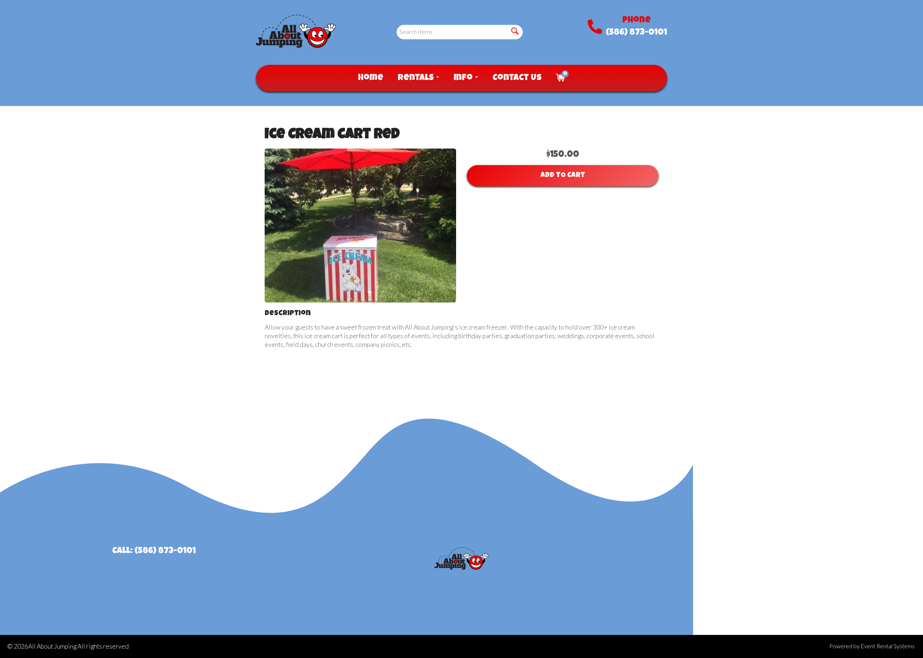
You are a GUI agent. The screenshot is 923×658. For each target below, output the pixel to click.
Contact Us (517, 78)
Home (370, 78)
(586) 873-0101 (636, 32)
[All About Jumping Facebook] (769, 558)
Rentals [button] (417, 78)
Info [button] (464, 78)
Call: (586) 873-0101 (154, 551)
